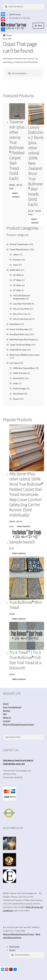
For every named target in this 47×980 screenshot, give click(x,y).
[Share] (3, 29)
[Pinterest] (3, 19)
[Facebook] (3, 14)
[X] (3, 24)
